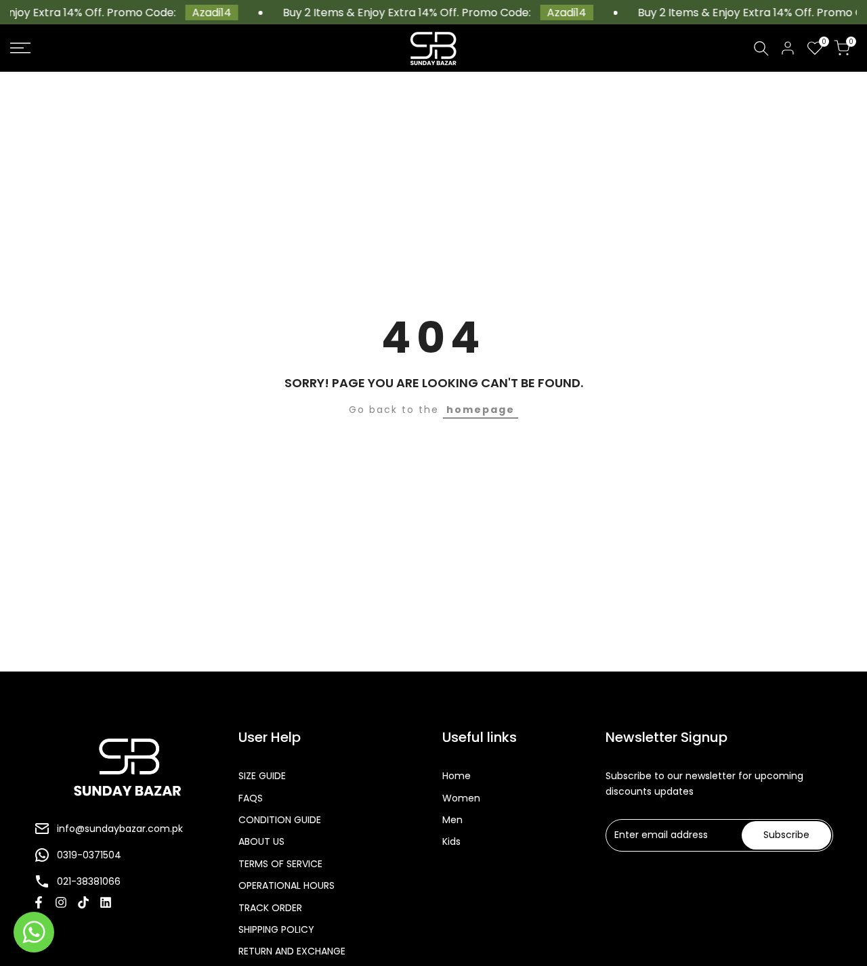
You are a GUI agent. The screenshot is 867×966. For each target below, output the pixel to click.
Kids (451, 841)
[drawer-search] (761, 48)
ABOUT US (261, 841)
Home (456, 776)
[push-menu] (20, 48)
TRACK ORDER (270, 908)
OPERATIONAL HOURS (286, 885)
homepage (480, 409)
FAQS (250, 798)
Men (452, 820)
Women (461, 798)
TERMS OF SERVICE (280, 864)
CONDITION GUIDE (279, 820)
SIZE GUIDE (262, 776)
